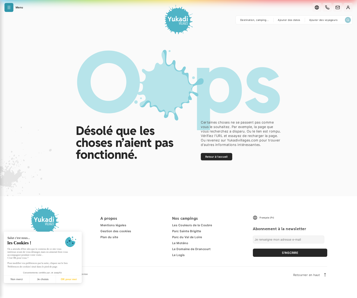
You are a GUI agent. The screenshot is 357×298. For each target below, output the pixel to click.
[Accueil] (178, 19)
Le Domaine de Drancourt (191, 249)
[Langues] (316, 7)
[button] (13, 7)
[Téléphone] (327, 7)
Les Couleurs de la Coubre (192, 225)
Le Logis (178, 255)
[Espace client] (348, 7)
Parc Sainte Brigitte (186, 231)
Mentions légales (113, 225)
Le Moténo (180, 243)
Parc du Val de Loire (187, 237)
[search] (348, 20)
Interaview (82, 274)
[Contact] (337, 7)
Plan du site (109, 237)
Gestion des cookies (115, 231)
